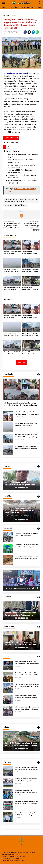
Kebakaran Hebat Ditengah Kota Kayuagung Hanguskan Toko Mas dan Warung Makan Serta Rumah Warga (12, 253)
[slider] (20, 588)
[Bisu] (33, 588)
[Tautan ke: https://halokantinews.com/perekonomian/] (38, 627)
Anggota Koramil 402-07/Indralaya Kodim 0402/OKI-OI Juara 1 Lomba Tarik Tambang (21, 200)
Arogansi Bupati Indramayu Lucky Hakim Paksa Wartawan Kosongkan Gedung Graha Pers (26, 697)
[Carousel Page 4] (24, 487)
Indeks (5, 856)
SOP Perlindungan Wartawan (10, 858)
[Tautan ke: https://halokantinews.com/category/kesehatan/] (38, 466)
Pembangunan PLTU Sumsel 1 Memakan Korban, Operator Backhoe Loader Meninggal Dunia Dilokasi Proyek (27, 557)
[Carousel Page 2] (19, 487)
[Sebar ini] (25, 32)
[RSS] (21, 216)
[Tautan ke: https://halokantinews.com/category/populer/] (38, 656)
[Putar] (6, 588)
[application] (21, 580)
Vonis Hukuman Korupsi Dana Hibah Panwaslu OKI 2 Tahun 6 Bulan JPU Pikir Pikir (27, 674)
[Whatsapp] (37, 32)
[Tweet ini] (29, 32)
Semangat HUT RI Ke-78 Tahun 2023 (16, 205)
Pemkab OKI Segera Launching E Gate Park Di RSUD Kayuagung (26, 534)
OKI (9, 32)
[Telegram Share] (33, 32)
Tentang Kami (13, 856)
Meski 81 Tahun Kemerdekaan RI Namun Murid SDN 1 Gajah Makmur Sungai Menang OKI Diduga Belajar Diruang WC (31, 289)
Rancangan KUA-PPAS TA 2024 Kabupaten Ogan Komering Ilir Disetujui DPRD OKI (32, 226)
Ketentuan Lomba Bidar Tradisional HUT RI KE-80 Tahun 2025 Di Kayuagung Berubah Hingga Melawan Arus (27, 769)
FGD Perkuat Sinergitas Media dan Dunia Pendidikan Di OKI (20, 511)
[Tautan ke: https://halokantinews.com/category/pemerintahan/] (38, 374)
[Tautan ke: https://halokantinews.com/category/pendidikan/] (38, 496)
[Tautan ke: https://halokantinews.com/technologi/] (38, 528)
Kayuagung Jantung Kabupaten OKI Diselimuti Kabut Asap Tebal (11, 271)
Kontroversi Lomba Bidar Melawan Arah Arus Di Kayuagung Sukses (26, 780)
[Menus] (3, 2)
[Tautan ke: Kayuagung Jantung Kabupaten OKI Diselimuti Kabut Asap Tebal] (8, 427)
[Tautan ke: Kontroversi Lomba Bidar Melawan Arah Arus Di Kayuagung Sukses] (8, 782)
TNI (12, 32)
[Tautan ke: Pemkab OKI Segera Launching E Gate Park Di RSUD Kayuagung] (8, 537)
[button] (21, 580)
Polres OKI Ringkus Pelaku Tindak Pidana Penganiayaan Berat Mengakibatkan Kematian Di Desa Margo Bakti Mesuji (20, 614)
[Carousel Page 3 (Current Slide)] (21, 487)
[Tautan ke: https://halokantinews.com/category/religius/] (38, 727)
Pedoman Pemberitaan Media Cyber (13, 860)
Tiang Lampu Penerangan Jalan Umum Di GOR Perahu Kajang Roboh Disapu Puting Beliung (27, 685)
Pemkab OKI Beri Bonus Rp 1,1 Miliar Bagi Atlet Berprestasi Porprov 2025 (26, 814)
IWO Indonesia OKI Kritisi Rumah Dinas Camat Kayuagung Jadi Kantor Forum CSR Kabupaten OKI (11, 289)
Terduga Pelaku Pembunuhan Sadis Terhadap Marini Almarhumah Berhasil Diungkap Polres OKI (27, 663)
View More (21, 362)
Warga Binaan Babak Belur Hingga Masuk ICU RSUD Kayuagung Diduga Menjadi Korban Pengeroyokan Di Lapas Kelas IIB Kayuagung (30, 271)
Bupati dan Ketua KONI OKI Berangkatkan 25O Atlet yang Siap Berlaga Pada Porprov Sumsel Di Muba (27, 791)
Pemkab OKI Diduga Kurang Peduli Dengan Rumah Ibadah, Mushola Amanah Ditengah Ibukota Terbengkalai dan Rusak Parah (21, 744)
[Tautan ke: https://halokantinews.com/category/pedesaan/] (38, 597)
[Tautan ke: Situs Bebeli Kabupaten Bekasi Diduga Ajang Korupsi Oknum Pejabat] (8, 548)
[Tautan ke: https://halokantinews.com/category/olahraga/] (38, 762)
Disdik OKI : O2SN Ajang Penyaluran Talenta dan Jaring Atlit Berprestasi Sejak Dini (26, 803)
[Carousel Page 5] (27, 487)
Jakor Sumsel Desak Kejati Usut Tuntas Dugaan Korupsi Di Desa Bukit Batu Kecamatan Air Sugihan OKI (27, 708)
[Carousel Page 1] (16, 487)
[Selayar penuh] (36, 588)
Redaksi (22, 856)
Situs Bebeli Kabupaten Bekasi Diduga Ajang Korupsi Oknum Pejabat (27, 545)
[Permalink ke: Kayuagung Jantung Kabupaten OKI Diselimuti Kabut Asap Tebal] (12, 263)
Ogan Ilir (5, 32)
